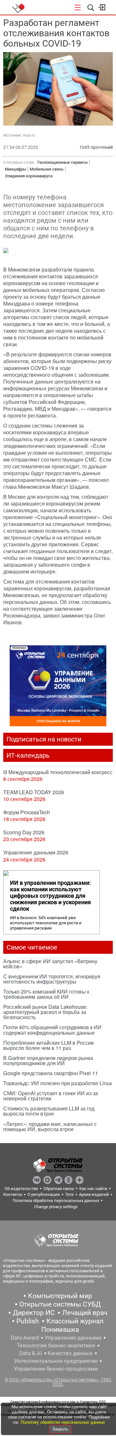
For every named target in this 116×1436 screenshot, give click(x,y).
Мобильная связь (46, 169)
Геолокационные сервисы (62, 162)
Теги (69, 1194)
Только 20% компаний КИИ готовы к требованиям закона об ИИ (46, 994)
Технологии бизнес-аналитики (56, 1345)
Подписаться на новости (44, 739)
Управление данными (73, 1337)
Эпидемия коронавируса (29, 175)
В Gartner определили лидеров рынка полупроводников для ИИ (48, 1060)
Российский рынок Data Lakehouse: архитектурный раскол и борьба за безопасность (45, 1012)
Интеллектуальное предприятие (56, 1361)
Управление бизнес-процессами (56, 1368)
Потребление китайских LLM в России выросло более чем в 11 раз (48, 1045)
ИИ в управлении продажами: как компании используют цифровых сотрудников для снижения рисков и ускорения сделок (50, 896)
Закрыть (60, 1429)
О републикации (43, 1194)
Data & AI (30, 1353)
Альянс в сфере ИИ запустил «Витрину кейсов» (50, 963)
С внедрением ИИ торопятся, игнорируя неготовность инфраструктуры (51, 979)
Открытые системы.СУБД (60, 1304)
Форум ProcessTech (26, 812)
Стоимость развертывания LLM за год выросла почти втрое (48, 1111)
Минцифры (15, 169)
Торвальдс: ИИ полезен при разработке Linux (57, 1083)
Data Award (25, 1337)
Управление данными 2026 (35, 852)
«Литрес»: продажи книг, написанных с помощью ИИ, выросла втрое (50, 1126)
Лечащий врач (84, 1313)
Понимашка (60, 1329)
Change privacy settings (56, 1206)
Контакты (12, 1194)
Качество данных (70, 1353)
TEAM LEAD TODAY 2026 (33, 792)
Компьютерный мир (60, 1296)
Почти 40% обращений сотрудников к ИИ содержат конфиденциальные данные (52, 1029)
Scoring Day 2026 (23, 832)
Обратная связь (58, 1188)
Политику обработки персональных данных (63, 1422)
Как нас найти (93, 1188)
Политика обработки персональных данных (56, 1200)
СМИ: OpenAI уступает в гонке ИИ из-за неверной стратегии (50, 1095)
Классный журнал (74, 1321)
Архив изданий (94, 1194)
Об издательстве (21, 1188)
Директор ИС (34, 1313)
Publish (27, 1321)
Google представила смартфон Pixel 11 (50, 1073)
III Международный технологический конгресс (57, 772)
